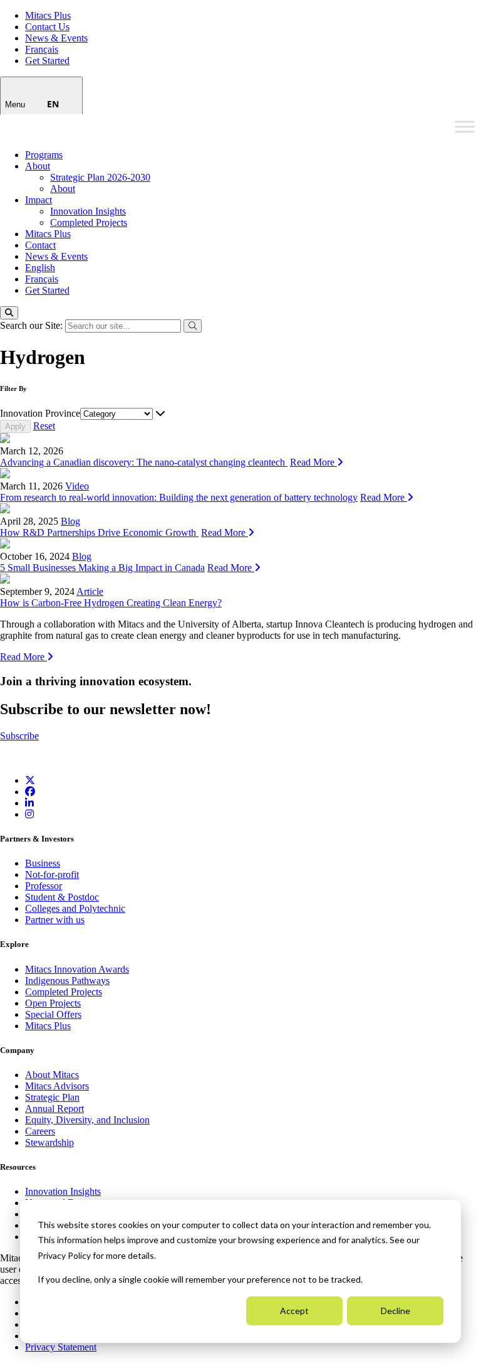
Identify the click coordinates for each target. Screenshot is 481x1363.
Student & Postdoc (62, 897)
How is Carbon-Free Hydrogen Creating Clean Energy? (111, 602)
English (40, 267)
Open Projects (53, 1003)
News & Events (56, 38)
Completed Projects (88, 222)
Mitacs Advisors (57, 1086)
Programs (44, 154)
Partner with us (55, 919)
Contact (40, 245)
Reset (44, 425)
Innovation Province (40, 413)
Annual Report (54, 1108)
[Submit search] (193, 326)
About (37, 166)
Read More (313, 462)
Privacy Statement (60, 1347)
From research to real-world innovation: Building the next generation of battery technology (179, 497)
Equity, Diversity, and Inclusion (87, 1119)
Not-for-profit (52, 874)
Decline (395, 1310)
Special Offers (53, 1014)
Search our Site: (32, 325)
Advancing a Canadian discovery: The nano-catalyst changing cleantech (143, 462)
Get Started (47, 60)
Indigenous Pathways (67, 980)
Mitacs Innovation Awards (77, 969)
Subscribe (19, 735)
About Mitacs (52, 1074)
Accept (294, 1310)
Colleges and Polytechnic (75, 908)
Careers (40, 1131)
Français (41, 49)
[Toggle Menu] (465, 127)
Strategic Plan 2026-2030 (100, 177)
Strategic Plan (52, 1097)
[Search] (9, 312)
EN (53, 104)
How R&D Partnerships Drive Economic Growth (99, 532)
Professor (43, 885)
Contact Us (47, 26)
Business (42, 863)
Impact (38, 200)
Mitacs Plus (48, 15)
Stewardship (49, 1142)
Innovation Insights (88, 211)
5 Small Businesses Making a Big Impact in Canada (102, 567)
